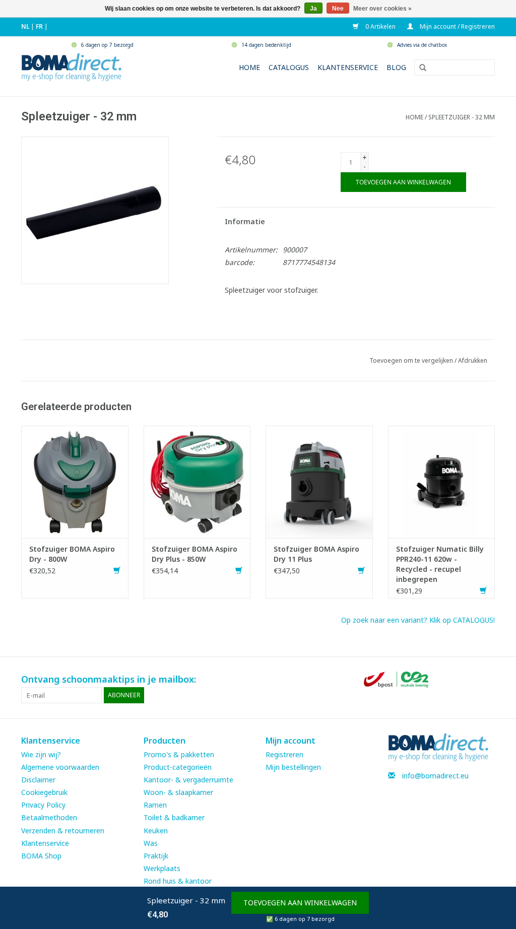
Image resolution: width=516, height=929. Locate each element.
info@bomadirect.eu (435, 775)
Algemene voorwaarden (60, 767)
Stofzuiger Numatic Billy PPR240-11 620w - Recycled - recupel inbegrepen (440, 564)
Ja (313, 8)
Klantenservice (347, 67)
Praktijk (156, 855)
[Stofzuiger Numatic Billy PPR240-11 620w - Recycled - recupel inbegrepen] (441, 481)
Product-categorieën (178, 767)
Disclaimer (38, 779)
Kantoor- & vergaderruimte (188, 779)
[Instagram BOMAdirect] (487, 680)
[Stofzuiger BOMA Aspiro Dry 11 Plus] (319, 481)
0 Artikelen (380, 26)
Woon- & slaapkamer (178, 792)
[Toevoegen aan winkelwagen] (116, 570)
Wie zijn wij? (41, 754)
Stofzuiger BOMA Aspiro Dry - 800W (72, 554)
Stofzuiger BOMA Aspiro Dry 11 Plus (316, 554)
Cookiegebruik (44, 792)
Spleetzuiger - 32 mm (461, 117)
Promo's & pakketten (179, 754)
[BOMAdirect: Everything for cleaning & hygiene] (71, 66)
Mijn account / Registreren (456, 26)
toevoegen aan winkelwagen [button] (300, 902)
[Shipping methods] (397, 678)
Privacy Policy (43, 805)
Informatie (245, 221)
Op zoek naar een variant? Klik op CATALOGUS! (418, 620)
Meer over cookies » (382, 8)
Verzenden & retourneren (62, 830)
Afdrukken (472, 360)
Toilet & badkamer (174, 817)
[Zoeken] (419, 68)
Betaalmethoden (49, 817)
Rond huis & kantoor (178, 881)
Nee (338, 8)
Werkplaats (162, 868)
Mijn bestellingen (293, 767)
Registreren (284, 754)
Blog (396, 67)
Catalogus (289, 67)
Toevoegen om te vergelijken (412, 360)
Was (151, 843)
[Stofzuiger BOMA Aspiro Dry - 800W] (74, 481)
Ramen (155, 805)
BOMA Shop (41, 855)
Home (249, 67)
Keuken (156, 830)
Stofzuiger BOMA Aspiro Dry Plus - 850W (194, 554)
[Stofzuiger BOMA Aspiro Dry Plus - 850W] (197, 481)
